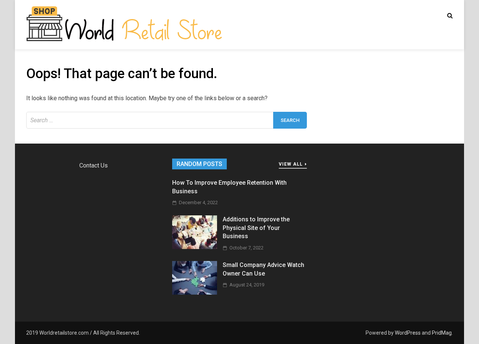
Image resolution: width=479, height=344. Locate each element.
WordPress (408, 333)
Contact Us (93, 165)
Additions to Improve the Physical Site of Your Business (256, 228)
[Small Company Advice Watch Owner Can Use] (194, 292)
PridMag (442, 333)
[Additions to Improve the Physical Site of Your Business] (194, 247)
